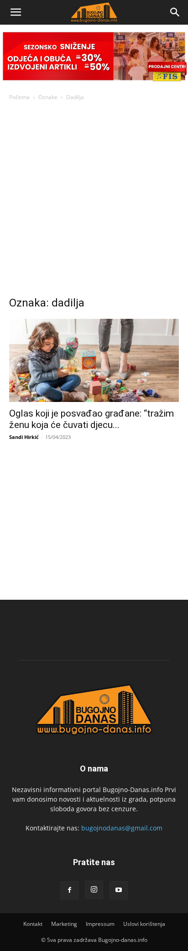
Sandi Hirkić (24, 436)
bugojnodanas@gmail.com (121, 828)
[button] (15, 12)
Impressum (100, 924)
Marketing (64, 924)
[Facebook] (69, 890)
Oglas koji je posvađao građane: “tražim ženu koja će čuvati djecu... (91, 419)
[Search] (175, 12)
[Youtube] (119, 890)
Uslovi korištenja (144, 924)
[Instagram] (94, 890)
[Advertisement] (94, 201)
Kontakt (32, 924)
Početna (19, 97)
